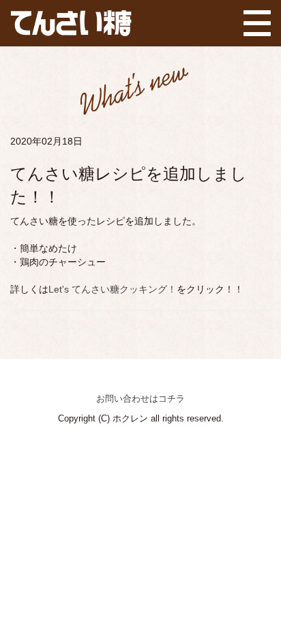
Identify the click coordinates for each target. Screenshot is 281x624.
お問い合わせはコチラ (140, 398)
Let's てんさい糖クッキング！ (112, 289)
